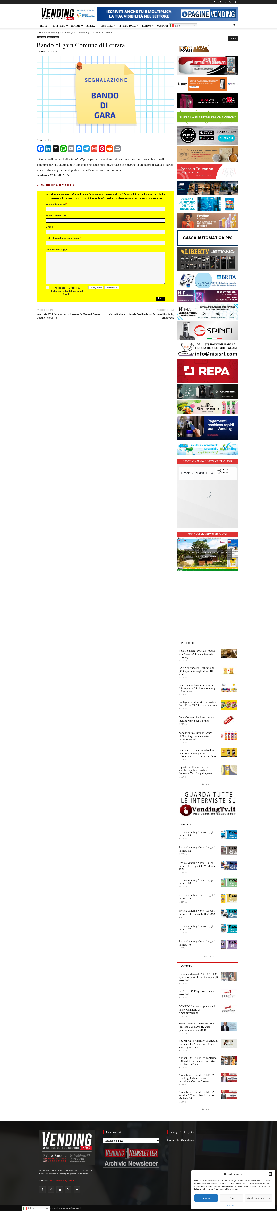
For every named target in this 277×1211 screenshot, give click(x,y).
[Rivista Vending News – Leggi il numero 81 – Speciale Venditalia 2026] (229, 865)
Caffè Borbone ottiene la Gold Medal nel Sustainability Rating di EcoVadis (141, 316)
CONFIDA (187, 966)
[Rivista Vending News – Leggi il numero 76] (229, 944)
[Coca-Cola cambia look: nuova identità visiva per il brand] (229, 720)
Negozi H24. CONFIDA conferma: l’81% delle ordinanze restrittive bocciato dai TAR (198, 1061)
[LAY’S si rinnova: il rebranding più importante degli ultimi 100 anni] (229, 670)
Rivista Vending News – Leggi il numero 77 (197, 927)
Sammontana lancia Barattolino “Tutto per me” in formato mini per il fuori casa (198, 688)
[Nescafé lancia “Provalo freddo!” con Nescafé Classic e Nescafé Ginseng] (229, 653)
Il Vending (53, 32)
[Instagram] (219, 2)
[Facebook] (214, 2)
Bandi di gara (68, 32)
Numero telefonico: (57, 215)
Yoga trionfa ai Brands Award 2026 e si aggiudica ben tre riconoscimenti (195, 736)
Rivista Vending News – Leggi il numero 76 (197, 942)
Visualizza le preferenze (258, 1198)
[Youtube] (235, 2)
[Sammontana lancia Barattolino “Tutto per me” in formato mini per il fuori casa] (229, 687)
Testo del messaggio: (58, 249)
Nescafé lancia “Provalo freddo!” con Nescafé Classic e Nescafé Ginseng (197, 654)
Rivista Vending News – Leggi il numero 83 (197, 833)
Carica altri (206, 784)
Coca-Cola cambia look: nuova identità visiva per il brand (196, 718)
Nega (231, 1198)
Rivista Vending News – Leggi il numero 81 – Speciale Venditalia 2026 (197, 866)
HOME (43, 25)
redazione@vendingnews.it (62, 1180)
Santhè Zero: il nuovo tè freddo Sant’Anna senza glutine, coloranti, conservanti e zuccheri (197, 753)
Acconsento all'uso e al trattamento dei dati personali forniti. (67, 290)
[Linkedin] (224, 2)
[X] (230, 2)
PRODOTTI (187, 643)
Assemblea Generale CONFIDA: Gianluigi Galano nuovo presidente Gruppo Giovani (197, 1078)
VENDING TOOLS (127, 25)
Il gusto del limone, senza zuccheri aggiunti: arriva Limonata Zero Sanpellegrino (195, 770)
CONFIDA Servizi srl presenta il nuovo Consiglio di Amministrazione (197, 1009)
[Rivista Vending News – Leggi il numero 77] (229, 928)
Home (42, 32)
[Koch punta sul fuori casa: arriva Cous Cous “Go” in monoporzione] (229, 704)
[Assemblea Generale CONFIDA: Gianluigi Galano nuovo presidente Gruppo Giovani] (229, 1077)
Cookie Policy (230, 1205)
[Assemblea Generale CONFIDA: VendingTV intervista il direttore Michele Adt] (229, 1094)
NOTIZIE (75, 25)
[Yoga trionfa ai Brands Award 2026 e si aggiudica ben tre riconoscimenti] (229, 735)
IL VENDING (59, 25)
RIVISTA (90, 25)
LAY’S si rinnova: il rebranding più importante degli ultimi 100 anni (196, 671)
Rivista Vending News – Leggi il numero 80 (197, 881)
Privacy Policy (173, 1139)
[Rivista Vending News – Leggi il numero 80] (229, 882)
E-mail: (50, 226)
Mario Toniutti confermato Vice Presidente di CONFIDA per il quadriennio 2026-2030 (196, 1027)
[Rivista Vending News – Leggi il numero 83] (229, 834)
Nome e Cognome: (56, 204)
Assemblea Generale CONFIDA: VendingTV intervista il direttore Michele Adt (197, 1095)
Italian (177, 25)
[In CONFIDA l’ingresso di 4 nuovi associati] (229, 993)
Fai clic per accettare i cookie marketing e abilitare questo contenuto (208, 554)
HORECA (146, 25)
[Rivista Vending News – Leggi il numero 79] (229, 898)
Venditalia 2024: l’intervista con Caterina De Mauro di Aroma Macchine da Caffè (68, 316)
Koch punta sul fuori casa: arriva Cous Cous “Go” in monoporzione (198, 703)
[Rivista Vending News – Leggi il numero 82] (229, 850)
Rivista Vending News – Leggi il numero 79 (197, 896)
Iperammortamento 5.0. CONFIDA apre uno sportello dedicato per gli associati (198, 977)
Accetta (206, 1198)
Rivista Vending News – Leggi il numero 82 (197, 848)
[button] (270, 1174)
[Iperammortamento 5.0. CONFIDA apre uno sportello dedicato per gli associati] (229, 976)
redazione (41, 51)
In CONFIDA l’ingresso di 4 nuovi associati (198, 992)
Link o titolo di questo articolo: (63, 238)
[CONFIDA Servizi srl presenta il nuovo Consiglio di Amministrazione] (229, 1009)
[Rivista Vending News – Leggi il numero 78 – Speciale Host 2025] (229, 913)
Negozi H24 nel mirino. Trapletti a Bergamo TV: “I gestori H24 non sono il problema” (198, 1044)
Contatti (162, 25)
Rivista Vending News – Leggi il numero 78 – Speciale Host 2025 (197, 912)
